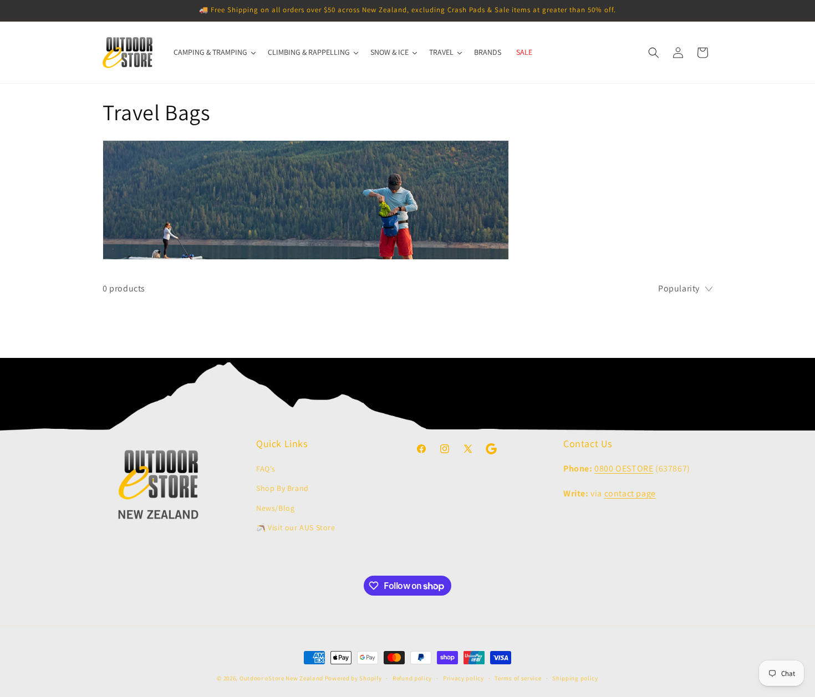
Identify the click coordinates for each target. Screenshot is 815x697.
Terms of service (518, 678)
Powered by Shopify (353, 678)
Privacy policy (463, 678)
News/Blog (275, 508)
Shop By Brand (282, 488)
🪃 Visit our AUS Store (295, 527)
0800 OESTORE (623, 468)
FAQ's (266, 469)
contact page (630, 493)
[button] (653, 52)
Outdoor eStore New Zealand (281, 678)
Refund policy (412, 678)
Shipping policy (575, 678)
